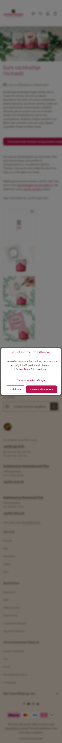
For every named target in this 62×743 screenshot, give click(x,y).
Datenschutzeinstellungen (31, 380)
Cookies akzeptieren (41, 389)
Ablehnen (15, 389)
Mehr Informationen (35, 369)
